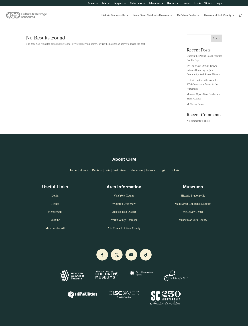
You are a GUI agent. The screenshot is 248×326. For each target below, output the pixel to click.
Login (219, 3)
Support (118, 3)
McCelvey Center (186, 15)
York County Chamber (124, 219)
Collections (136, 3)
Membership (55, 211)
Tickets (208, 3)
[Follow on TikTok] (146, 255)
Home (73, 170)
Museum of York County (217, 15)
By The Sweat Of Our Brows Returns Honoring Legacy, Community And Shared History (203, 70)
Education (154, 3)
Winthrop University (124, 203)
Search (216, 38)
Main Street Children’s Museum (151, 15)
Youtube (55, 219)
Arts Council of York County (124, 228)
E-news (186, 3)
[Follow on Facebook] (102, 255)
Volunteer (119, 170)
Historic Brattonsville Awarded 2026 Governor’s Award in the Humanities (202, 84)
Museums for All (55, 228)
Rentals (171, 3)
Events (197, 3)
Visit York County (124, 195)
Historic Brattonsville (113, 15)
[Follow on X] (117, 255)
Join (104, 3)
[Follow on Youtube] (131, 255)
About (91, 3)
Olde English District (124, 211)
